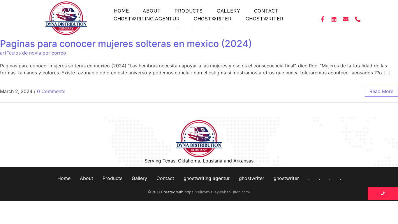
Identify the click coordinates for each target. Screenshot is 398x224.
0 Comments (51, 91)
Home (121, 11)
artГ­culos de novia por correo (33, 53)
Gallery (228, 11)
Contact (266, 11)
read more (381, 91)
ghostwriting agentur (147, 19)
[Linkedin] (334, 19)
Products (188, 11)
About (152, 11)
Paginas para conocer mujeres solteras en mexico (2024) (126, 43)
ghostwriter (213, 19)
